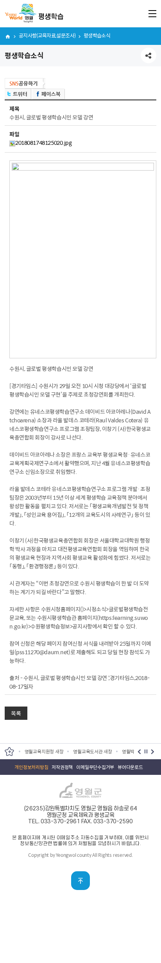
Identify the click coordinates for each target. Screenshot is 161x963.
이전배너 (139, 751)
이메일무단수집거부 (95, 767)
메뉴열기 (152, 13)
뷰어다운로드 (130, 767)
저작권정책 (62, 767)
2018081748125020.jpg (43, 142)
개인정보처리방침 (31, 767)
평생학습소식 (97, 35)
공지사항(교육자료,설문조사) (47, 35)
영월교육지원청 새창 (44, 751)
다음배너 (152, 751)
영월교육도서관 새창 (92, 751)
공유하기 (148, 55)
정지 (146, 751)
